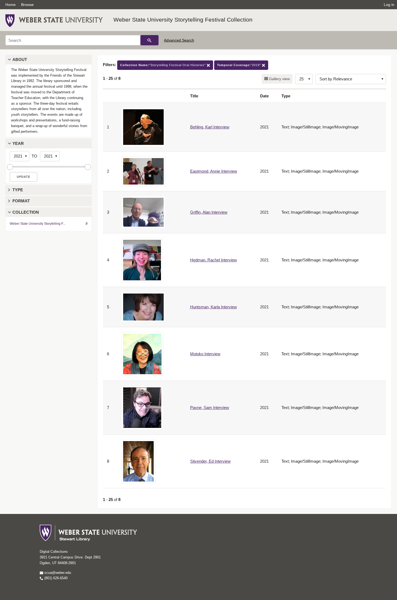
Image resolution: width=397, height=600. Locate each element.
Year (18, 143)
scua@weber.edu (57, 573)
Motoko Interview (205, 354)
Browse (27, 4)
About (19, 59)
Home (10, 4)
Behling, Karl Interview (209, 127)
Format (21, 201)
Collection (25, 212)
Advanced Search (179, 40)
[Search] (149, 40)
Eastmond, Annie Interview (213, 171)
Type (17, 190)
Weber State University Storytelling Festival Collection (183, 19)
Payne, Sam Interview (209, 407)
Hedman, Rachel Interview (213, 260)
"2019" (239, 65)
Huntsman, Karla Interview (213, 307)
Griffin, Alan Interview (208, 212)
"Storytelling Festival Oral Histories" (163, 65)
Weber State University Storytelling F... (37, 224)
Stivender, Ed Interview (210, 461)
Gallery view (279, 79)
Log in (389, 4)
